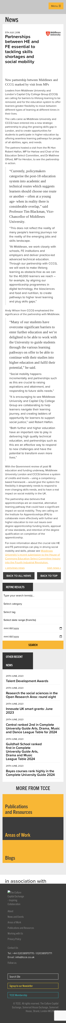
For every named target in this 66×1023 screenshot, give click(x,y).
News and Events (16, 916)
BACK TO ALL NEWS (18, 576)
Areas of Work (14, 922)
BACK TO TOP (49, 576)
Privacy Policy (14, 939)
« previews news (15, 568)
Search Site (14, 976)
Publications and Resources (21, 927)
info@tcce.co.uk (24, 957)
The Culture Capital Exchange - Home (8, 7)
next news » (54, 568)
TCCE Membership (18, 995)
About (10, 911)
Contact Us (13, 947)
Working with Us (15, 933)
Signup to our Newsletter (21, 985)
